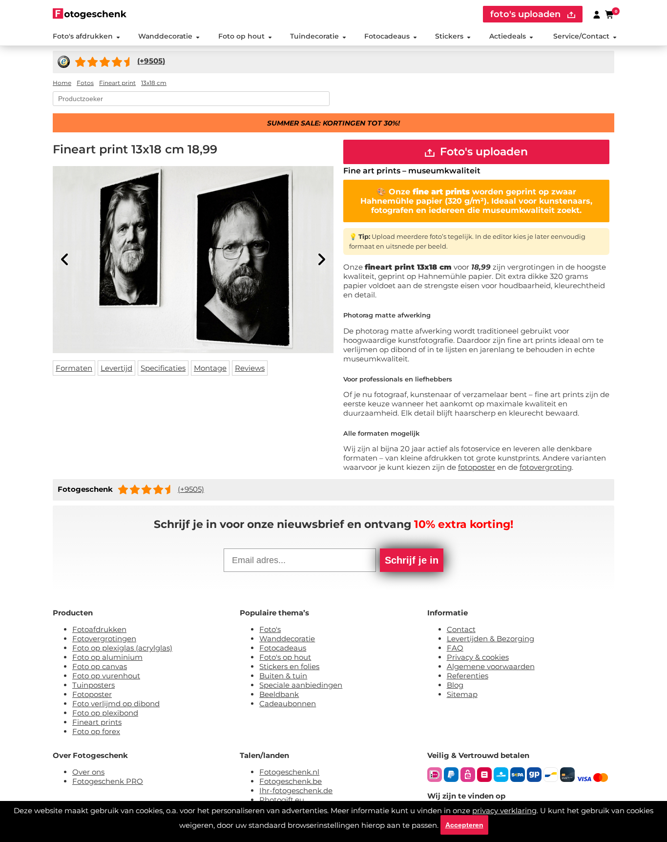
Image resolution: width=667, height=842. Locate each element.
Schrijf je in (411, 560)
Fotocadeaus (387, 36)
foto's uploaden (526, 14)
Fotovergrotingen (104, 638)
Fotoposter (92, 694)
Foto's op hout (285, 657)
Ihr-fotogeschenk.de (296, 790)
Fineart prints (97, 722)
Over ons (88, 772)
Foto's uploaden (482, 151)
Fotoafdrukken (99, 629)
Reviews (250, 368)
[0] (610, 14)
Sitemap (462, 694)
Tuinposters (93, 685)
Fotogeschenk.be (290, 781)
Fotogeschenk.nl (289, 772)
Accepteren (464, 825)
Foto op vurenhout (106, 675)
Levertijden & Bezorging (490, 638)
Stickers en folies (289, 666)
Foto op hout (241, 36)
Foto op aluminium (107, 657)
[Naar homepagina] (89, 13)
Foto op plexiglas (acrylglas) (122, 648)
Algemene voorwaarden (491, 666)
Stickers (449, 36)
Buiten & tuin (283, 675)
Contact (461, 629)
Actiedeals (507, 36)
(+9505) (191, 489)
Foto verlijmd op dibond (116, 703)
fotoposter (476, 467)
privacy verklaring (504, 810)
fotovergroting (546, 467)
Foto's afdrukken (83, 36)
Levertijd (116, 368)
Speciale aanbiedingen (300, 685)
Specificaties (163, 368)
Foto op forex (96, 731)
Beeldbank (279, 694)
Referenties (467, 675)
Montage (210, 368)
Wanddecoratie (165, 36)
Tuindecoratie (314, 36)
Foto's (270, 629)
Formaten (74, 368)
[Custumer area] (597, 14)
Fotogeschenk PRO (107, 781)
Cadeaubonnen (287, 703)
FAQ (455, 648)
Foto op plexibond (105, 712)
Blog (455, 685)
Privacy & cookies (478, 657)
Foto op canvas (99, 666)
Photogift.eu (281, 799)
